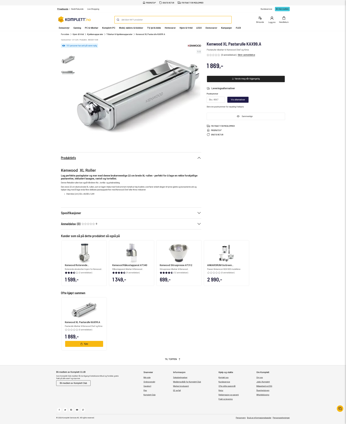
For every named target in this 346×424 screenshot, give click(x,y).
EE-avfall (177, 390)
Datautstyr (64, 28)
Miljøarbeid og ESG (264, 386)
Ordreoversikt (149, 382)
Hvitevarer (170, 28)
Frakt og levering (226, 399)
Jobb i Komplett (263, 382)
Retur (221, 390)
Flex (145, 390)
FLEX (238, 28)
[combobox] (173, 20)
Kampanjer (226, 28)
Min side (147, 377)
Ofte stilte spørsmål (227, 386)
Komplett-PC (108, 28)
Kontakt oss (224, 377)
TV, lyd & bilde (154, 28)
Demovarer (211, 28)
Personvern (241, 418)
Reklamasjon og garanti (229, 395)
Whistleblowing (262, 395)
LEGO (199, 28)
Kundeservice (224, 382)
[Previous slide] (78, 96)
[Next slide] (198, 96)
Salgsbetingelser (180, 377)
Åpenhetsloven (262, 390)
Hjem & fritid (186, 28)
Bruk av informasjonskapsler (259, 418)
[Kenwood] (194, 45)
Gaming (77, 28)
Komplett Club (150, 395)
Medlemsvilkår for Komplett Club (187, 382)
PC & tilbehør (91, 28)
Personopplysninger (281, 418)
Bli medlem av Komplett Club (73, 383)
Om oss (259, 377)
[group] (138, 96)
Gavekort (147, 386)
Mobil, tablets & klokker (131, 28)
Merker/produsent (181, 386)
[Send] (118, 19)
